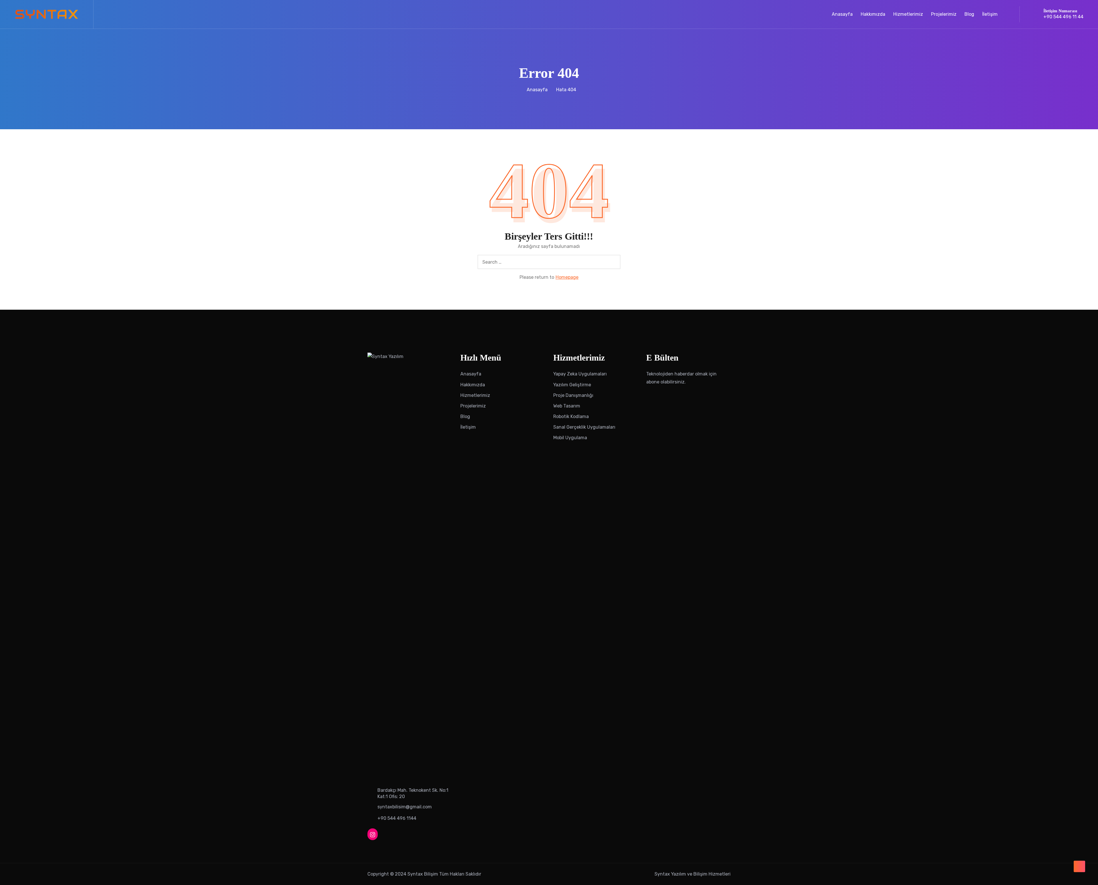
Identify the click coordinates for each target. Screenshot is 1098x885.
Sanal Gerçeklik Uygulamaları (584, 427)
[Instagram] (372, 834)
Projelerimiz (943, 14)
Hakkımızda (873, 14)
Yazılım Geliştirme (572, 384)
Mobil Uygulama (570, 437)
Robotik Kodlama (571, 416)
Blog (969, 14)
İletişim (990, 14)
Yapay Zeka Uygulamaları (580, 374)
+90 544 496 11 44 (1063, 16)
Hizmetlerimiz (908, 14)
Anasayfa (842, 14)
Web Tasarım (566, 406)
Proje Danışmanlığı (573, 395)
